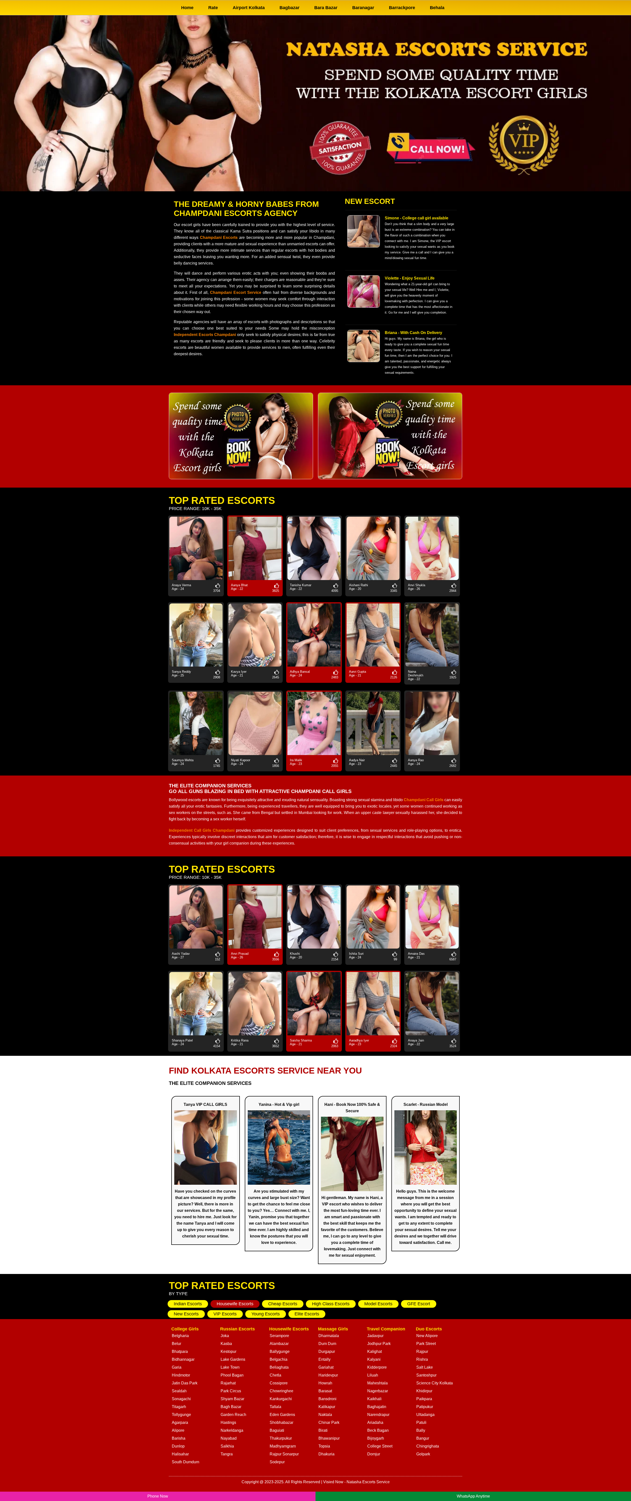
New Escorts (186, 1313)
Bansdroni (327, 1399)
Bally (420, 1430)
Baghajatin (376, 1407)
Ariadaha (375, 1422)
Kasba (226, 1344)
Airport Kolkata (249, 7)
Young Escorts (265, 1313)
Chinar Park (328, 1422)
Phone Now (157, 1496)
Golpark (423, 1454)
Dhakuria (326, 1454)
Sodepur (277, 1462)
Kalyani (374, 1359)
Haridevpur (328, 1375)
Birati (323, 1430)
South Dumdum (185, 1462)
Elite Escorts (307, 1313)
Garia (176, 1367)
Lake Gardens (233, 1359)
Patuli (421, 1422)
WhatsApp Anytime (473, 1496)
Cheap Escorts (282, 1303)
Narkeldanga (232, 1430)
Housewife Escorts (235, 1303)
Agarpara (180, 1422)
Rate (213, 7)
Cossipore (279, 1383)
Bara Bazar (325, 7)
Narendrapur (378, 1415)
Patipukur (424, 1407)
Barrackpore (402, 7)
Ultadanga (425, 1415)
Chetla (275, 1375)
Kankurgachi (281, 1399)
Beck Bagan (378, 1430)
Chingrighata (427, 1446)
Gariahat (325, 1367)
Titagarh (179, 1407)
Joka (225, 1336)
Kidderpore (377, 1367)
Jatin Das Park (184, 1383)
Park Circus (231, 1391)
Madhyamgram (283, 1446)
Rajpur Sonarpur (284, 1454)
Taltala (275, 1407)
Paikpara (424, 1399)
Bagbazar (289, 7)
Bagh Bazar (231, 1407)
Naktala (325, 1415)
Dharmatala (328, 1336)
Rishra (422, 1359)
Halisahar (180, 1454)
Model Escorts (378, 1303)
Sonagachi (181, 1399)
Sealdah (179, 1391)
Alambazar (279, 1344)
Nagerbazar (377, 1391)
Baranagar (363, 7)
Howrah (325, 1383)
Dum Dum (327, 1344)
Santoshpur (426, 1375)
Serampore (279, 1336)
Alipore (178, 1430)
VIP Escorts (225, 1313)
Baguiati (277, 1430)
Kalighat (374, 1351)
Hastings (228, 1422)
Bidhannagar (183, 1359)
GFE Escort (418, 1303)
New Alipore (427, 1336)
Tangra (227, 1454)
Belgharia (180, 1336)
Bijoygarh (375, 1438)
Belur (176, 1344)
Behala (437, 7)
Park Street (426, 1344)
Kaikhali (374, 1399)
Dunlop (178, 1446)
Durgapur (326, 1351)
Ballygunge (280, 1351)
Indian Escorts (188, 1303)
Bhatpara (180, 1351)
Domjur (373, 1454)
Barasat (325, 1391)
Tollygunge (181, 1415)
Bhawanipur (329, 1438)
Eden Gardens (282, 1415)
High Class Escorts (331, 1303)
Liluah (372, 1375)
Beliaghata (279, 1367)
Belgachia (278, 1359)
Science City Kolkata (434, 1383)
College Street (379, 1446)
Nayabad (229, 1438)
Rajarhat (228, 1383)
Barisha (178, 1438)
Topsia (324, 1446)
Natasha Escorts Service (368, 1482)
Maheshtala (377, 1383)
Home (187, 7)
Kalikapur (326, 1407)
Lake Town (230, 1367)
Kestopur (228, 1351)
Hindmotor (181, 1375)
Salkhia (227, 1446)
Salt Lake (424, 1367)
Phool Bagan (232, 1375)
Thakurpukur (281, 1438)
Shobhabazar (281, 1422)
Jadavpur (375, 1336)
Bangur (422, 1438)
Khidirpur (424, 1391)
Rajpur (422, 1351)
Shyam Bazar (232, 1399)
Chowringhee (281, 1391)
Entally (324, 1359)
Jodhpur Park (379, 1344)
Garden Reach (233, 1415)
